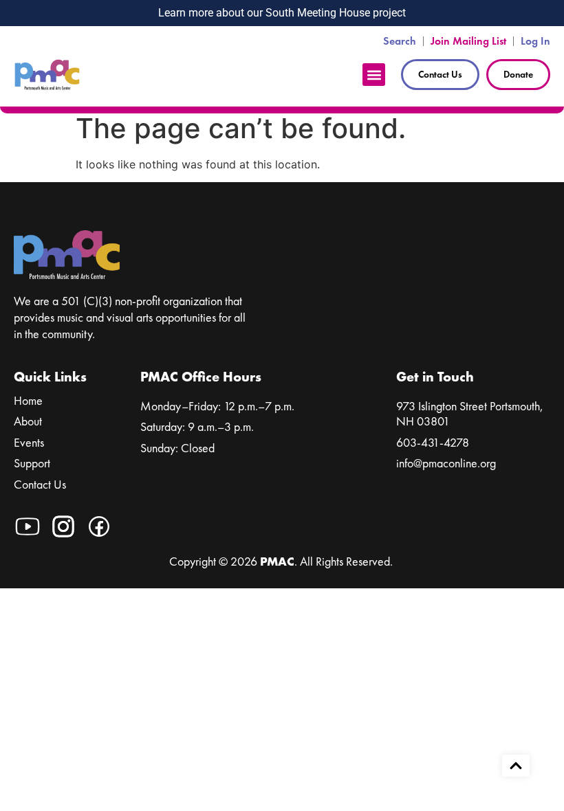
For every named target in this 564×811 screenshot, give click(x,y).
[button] (373, 74)
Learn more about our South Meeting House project (282, 12)
